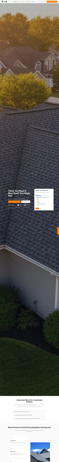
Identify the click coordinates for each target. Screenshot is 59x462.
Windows (23, 1)
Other (37, 205)
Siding (19, 1)
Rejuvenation (38, 202)
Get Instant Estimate (26, 201)
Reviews (33, 1)
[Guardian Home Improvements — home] (4, 1)
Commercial (28, 1)
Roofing (14, 1)
